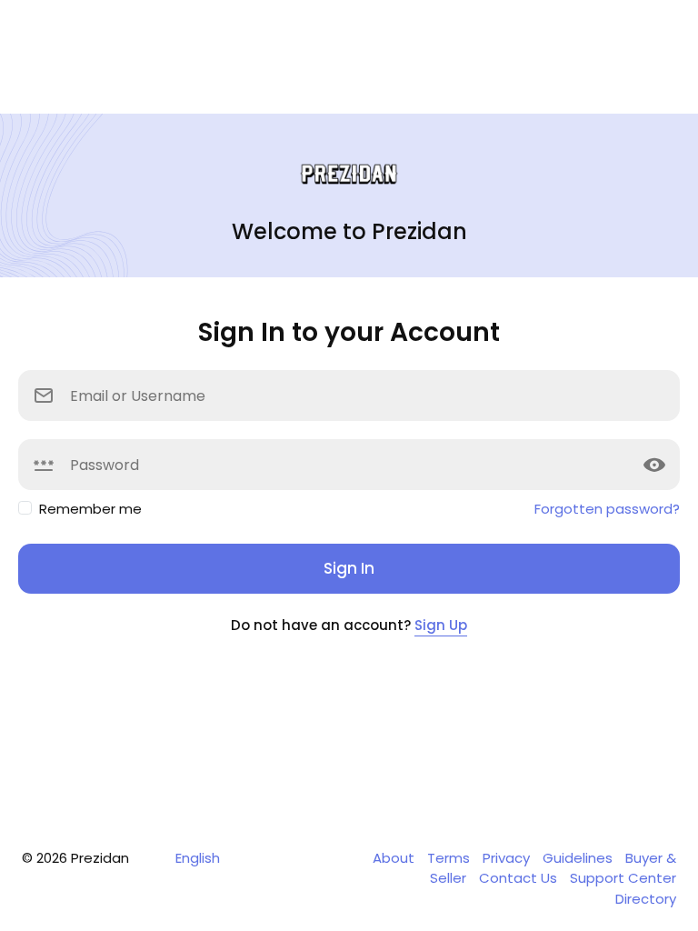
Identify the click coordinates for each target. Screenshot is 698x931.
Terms (450, 857)
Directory (645, 898)
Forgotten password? (607, 508)
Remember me (90, 508)
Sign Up (440, 625)
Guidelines (579, 857)
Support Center (623, 877)
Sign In (349, 568)
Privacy (508, 857)
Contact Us (520, 877)
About (395, 857)
